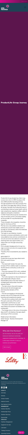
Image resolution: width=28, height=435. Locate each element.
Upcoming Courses (5, 433)
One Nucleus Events (6, 404)
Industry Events (5, 401)
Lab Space (3, 427)
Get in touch (6, 347)
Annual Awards (5, 398)
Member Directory (5, 414)
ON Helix (3, 393)
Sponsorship (4, 417)
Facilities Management (6, 422)
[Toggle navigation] (25, 7)
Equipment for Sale (6, 425)
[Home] (5, 7)
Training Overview (5, 430)
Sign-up (21, 432)
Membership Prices (6, 411)
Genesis (3, 396)
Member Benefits (5, 409)
